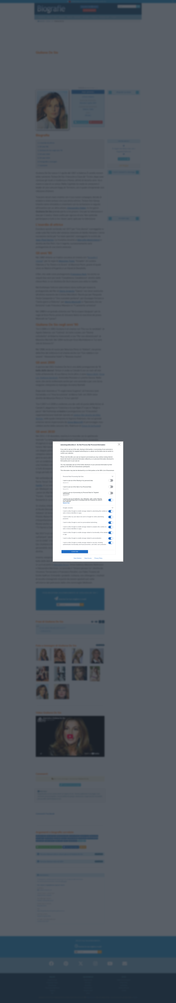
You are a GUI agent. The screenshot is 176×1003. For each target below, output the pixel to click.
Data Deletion (78, 558)
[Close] (119, 445)
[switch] (110, 480)
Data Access (88, 558)
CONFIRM (74, 551)
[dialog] (88, 501)
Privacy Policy (98, 558)
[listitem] (88, 476)
